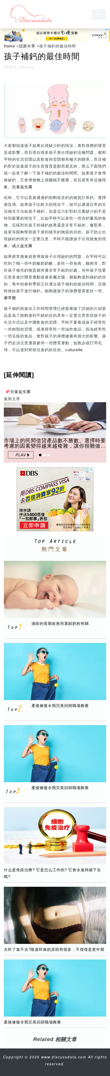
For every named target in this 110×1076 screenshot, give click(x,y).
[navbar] (99, 14)
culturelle (74, 350)
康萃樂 (10, 298)
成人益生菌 (22, 246)
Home (9, 46)
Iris (31, 67)
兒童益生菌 (22, 187)
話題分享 (27, 46)
